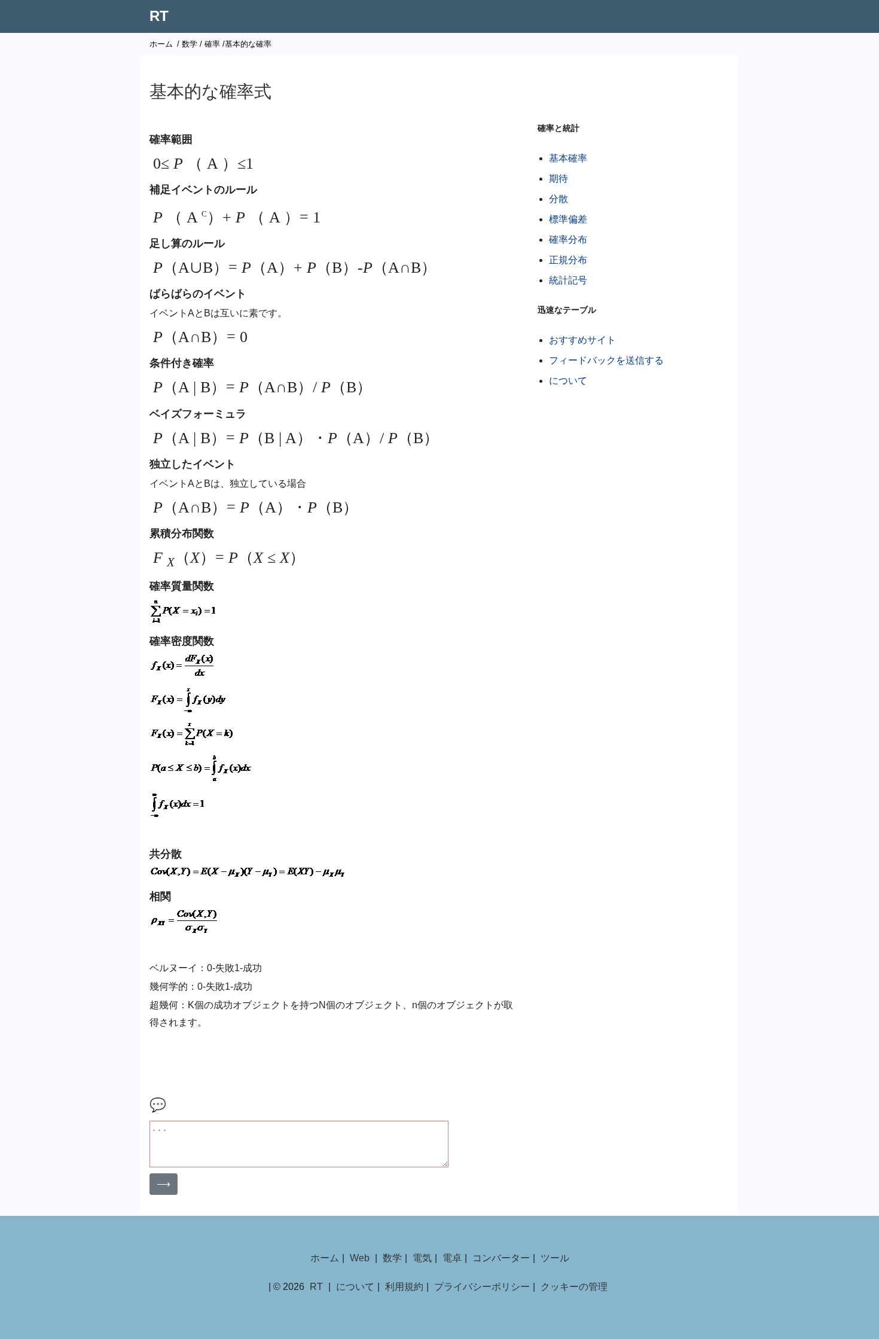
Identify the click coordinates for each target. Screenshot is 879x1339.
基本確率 (568, 158)
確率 (212, 43)
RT (159, 16)
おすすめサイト (582, 340)
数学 (189, 43)
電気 (422, 1258)
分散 (558, 199)
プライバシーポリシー (482, 1287)
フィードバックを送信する (606, 360)
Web (360, 1258)
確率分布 (568, 239)
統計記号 (568, 280)
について (568, 381)
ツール (555, 1258)
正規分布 (568, 260)
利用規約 (404, 1287)
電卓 (452, 1258)
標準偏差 (568, 219)
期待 (558, 178)
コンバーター (501, 1258)
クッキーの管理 (574, 1287)
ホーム (161, 43)
